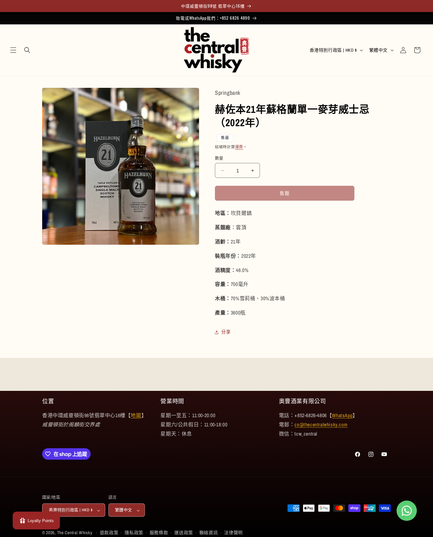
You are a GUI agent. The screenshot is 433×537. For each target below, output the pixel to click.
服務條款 (159, 533)
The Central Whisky (75, 533)
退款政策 (109, 533)
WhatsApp (342, 415)
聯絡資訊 (208, 533)
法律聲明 (233, 533)
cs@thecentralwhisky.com (320, 424)
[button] (13, 50)
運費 (239, 146)
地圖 (136, 415)
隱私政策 (134, 533)
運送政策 (183, 533)
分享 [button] (225, 332)
